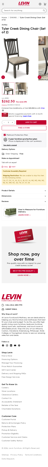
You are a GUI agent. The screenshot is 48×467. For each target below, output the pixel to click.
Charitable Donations (11, 409)
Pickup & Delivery (9, 430)
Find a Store (7, 356)
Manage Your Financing (12, 363)
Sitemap (5, 455)
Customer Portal (9, 419)
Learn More (23, 275)
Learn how (23, 215)
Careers (5, 388)
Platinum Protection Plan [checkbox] (17, 135)
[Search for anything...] (44, 10)
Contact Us (7, 398)
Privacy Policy (16, 455)
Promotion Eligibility (10, 434)
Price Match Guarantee (12, 366)
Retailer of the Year (10, 405)
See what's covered (10, 145)
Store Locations (8, 391)
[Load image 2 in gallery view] (22, 89)
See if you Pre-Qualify (23, 271)
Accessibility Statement (12, 402)
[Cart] (45, 4)
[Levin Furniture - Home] (24, 4)
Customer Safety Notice (12, 441)
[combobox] (24, 10)
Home (4, 17)
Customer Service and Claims (14, 437)
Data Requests (8, 459)
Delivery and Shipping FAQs (14, 373)
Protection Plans (9, 426)
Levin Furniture (15, 448)
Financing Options (10, 359)
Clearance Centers (10, 395)
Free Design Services (11, 377)
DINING (13, 17)
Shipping (4, 105)
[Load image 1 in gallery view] (8, 89)
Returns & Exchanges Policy (14, 423)
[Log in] (40, 4)
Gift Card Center (9, 370)
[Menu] (3, 4)
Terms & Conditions (33, 455)
